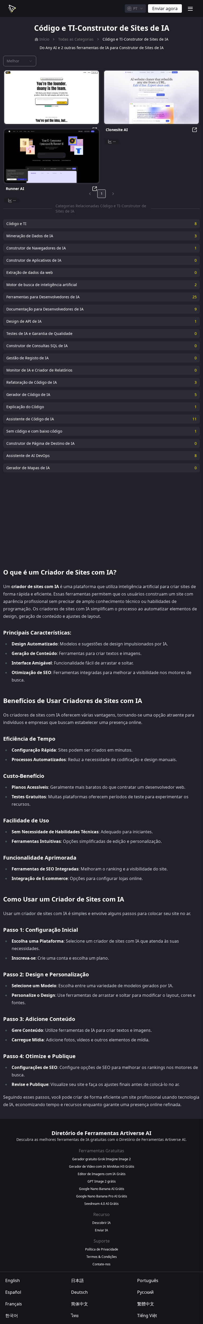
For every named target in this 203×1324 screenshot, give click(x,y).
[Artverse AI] (11, 8)
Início (44, 39)
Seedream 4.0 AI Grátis (101, 1204)
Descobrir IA (101, 1223)
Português (147, 1280)
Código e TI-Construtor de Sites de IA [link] (135, 39)
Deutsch (79, 1292)
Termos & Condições (101, 1257)
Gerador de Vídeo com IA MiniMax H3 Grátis (101, 1167)
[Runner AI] (51, 156)
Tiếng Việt (147, 1315)
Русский (145, 1292)
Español (13, 1292)
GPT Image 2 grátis (101, 1181)
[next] (113, 193)
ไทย (75, 1315)
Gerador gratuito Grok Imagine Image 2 (101, 1159)
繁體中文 (145, 1304)
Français (13, 1304)
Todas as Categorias (76, 39)
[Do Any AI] (51, 97)
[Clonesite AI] (151, 97)
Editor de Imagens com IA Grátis (102, 1174)
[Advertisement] (101, 520)
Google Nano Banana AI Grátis (101, 1189)
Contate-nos (101, 1264)
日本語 (77, 1280)
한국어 (11, 1315)
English (12, 1280)
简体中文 (79, 1304)
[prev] (90, 193)
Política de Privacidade (101, 1249)
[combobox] (135, 8)
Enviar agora (165, 8)
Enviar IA (101, 1230)
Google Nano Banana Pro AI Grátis (101, 1196)
